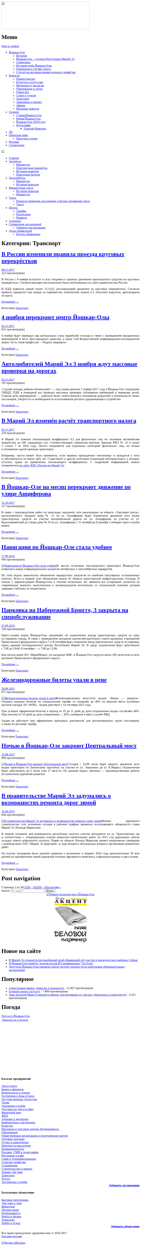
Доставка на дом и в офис (17, 1109)
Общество (22, 92)
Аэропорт (15, 221)
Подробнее (10, 301)
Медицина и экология (30, 85)
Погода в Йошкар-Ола (15, 1016)
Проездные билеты (28, 174)
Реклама (14, 141)
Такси (12, 197)
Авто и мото (9, 1086)
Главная (14, 158)
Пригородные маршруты (31, 168)
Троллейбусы (17, 177)
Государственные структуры (19, 1099)
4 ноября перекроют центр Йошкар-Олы (55, 317)
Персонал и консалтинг (16, 1145)
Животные (8, 1206)
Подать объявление (28, 234)
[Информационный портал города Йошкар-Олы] (45, 28)
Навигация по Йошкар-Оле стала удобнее (56, 547)
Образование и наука (29, 88)
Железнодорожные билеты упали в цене (54, 679)
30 (40, 887)
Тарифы (21, 211)
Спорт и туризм (26, 95)
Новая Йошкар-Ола (28, 118)
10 (34, 887)
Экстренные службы (14, 1182)
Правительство (25, 78)
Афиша (20, 105)
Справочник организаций (25, 224)
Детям (5, 1102)
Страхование (9, 1165)
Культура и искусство (29, 82)
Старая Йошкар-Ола (28, 115)
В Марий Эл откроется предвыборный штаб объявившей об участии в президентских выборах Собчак (73, 960)
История (21, 55)
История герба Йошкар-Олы (34, 65)
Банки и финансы (12, 1089)
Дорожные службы (13, 1105)
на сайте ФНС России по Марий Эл (41, 465)
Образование (9, 1132)
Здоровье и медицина (14, 1119)
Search (5, 890)
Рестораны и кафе (12, 1155)
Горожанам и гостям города (33, 68)
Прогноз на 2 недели (15, 1019)
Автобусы (15, 161)
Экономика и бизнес (29, 102)
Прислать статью (26, 138)
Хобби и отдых (10, 1223)
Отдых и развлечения (14, 1142)
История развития (27, 171)
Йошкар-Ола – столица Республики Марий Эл (45, 59)
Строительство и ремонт (16, 1168)
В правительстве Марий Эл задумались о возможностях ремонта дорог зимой (56, 799)
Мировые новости (27, 108)
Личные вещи (10, 1209)
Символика (23, 62)
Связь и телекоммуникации (18, 1158)
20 (37, 887)
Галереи (14, 112)
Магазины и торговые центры (20, 1129)
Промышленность (12, 1148)
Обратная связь (18, 135)
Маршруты (23, 164)
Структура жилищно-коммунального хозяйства (45, 72)
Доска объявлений (20, 230)
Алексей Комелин (35, 128)
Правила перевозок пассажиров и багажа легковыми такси (53, 201)
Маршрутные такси (21, 187)
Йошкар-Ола (17, 52)
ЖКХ (4, 1115)
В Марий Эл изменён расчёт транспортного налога (68, 420)
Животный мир (11, 1112)
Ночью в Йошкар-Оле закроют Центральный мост (69, 745)
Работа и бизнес (11, 1216)
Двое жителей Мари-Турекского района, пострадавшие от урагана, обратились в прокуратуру (68, 994)
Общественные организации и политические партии (34, 1135)
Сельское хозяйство (13, 1162)
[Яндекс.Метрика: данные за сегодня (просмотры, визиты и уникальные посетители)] (13, 1243)
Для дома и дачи (11, 1203)
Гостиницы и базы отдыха (17, 1095)
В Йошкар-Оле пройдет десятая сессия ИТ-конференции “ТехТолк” (51, 963)
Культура (7, 1125)
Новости (14, 75)
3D (10, 131)
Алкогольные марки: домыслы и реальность (36, 988)
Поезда (13, 207)
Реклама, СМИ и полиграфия (19, 1152)
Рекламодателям (11, 1236)
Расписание (23, 214)
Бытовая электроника (14, 1199)
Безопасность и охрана (15, 1092)
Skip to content (10, 46)
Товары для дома (12, 1172)
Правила (21, 217)
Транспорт (22, 98)
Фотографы (23, 125)
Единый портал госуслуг (24, 991)
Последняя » (53, 887)
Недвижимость (49, 1129)
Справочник (16, 145)
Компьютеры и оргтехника (18, 1122)
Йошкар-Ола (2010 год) (31, 121)
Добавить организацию (31, 227)
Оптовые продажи (13, 1139)
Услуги (5, 1178)
